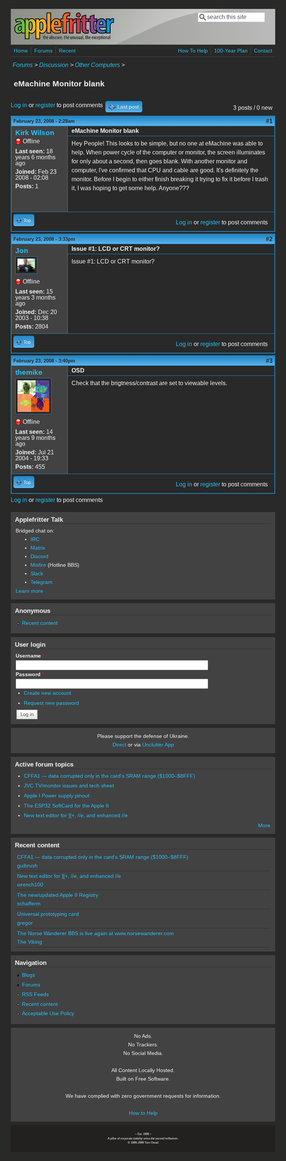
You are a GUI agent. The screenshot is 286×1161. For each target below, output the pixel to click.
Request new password (51, 703)
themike (28, 372)
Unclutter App (158, 745)
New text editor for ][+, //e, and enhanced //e (76, 815)
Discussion (54, 65)
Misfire (38, 565)
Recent (67, 51)
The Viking (29, 942)
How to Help (143, 1113)
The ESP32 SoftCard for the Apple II (66, 806)
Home (21, 51)
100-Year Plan (231, 51)
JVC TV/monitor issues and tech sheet (69, 786)
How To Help (193, 51)
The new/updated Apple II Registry (57, 895)
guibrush (27, 866)
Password (30, 674)
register (45, 105)
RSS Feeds (35, 994)
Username (30, 656)
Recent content (40, 623)
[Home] (64, 38)
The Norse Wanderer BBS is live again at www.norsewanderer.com (95, 933)
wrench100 (30, 884)
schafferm (29, 903)
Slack (37, 573)
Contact (263, 51)
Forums (43, 51)
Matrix (38, 548)
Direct (119, 745)
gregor (25, 923)
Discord (39, 556)
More (264, 825)
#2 (269, 239)
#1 (269, 121)
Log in (19, 105)
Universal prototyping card (48, 914)
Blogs (28, 975)
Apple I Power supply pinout (56, 796)
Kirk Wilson (34, 133)
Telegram (42, 582)
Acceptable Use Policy (48, 1013)
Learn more (29, 591)
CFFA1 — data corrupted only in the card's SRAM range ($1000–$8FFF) (109, 776)
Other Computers (97, 65)
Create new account (47, 693)
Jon (21, 251)
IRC (35, 539)
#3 (269, 361)
